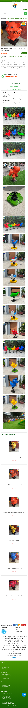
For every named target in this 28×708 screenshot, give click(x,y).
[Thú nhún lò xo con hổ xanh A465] (14, 557)
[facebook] (14, 625)
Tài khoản (24, 1)
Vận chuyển (14, 86)
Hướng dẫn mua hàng (6, 674)
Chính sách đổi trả (5, 686)
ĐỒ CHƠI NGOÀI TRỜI (6, 696)
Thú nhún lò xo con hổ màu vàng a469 (14, 457)
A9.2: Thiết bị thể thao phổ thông (8, 703)
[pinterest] (24, 625)
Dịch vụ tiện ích (4, 665)
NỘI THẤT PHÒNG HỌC (6, 697)
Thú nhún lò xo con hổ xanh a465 (14, 568)
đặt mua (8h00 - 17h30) (11, 76)
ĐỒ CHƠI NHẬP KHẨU (6, 699)
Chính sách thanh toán (6, 684)
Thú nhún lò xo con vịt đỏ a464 (14, 596)
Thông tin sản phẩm (14, 83)
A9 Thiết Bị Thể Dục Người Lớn (7, 693)
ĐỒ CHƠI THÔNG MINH (6, 698)
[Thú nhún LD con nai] (14, 530)
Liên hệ (4, 53)
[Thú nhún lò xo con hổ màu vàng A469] (14, 446)
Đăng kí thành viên (5, 678)
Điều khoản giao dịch (5, 667)
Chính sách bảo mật (5, 687)
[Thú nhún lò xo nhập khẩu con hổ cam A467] (14, 502)
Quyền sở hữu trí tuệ (5, 668)
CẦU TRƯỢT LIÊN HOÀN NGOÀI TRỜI (8, 694)
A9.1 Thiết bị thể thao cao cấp (7, 702)
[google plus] (22, 625)
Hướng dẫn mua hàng (14, 89)
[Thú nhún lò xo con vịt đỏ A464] (14, 585)
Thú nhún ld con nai (14, 540)
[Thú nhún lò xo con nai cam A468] (14, 474)
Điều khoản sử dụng (5, 666)
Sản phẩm (17, 627)
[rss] (19, 625)
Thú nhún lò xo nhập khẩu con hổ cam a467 (14, 512)
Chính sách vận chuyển (6, 685)
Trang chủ (4, 627)
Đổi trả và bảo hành (5, 677)
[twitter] (16, 625)
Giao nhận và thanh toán (6, 675)
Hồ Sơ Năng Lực (19, 631)
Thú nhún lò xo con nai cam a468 (14, 485)
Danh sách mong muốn (16, 1)
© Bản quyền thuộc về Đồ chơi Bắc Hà (14, 705)
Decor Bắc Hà (4, 701)
